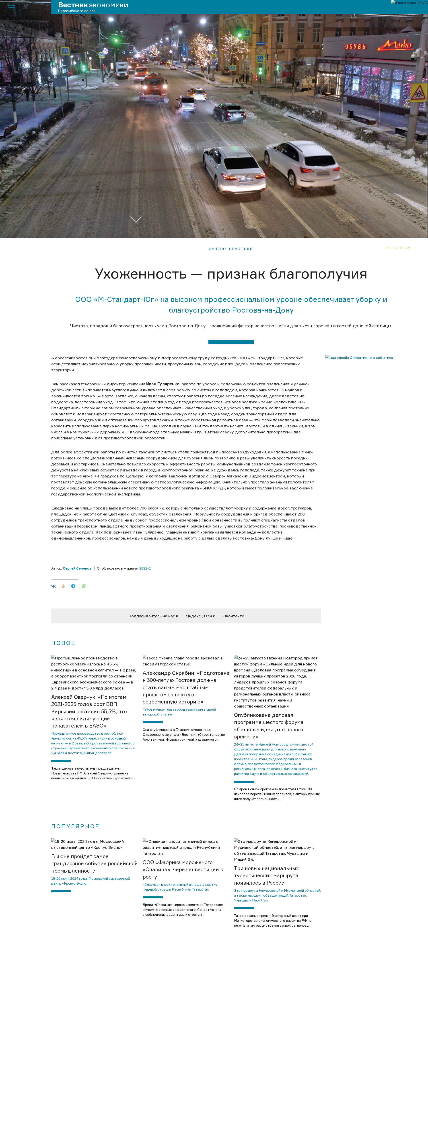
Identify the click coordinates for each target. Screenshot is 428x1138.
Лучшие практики (231, 249)
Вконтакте (233, 616)
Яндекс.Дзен (199, 616)
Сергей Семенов (77, 568)
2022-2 (145, 568)
